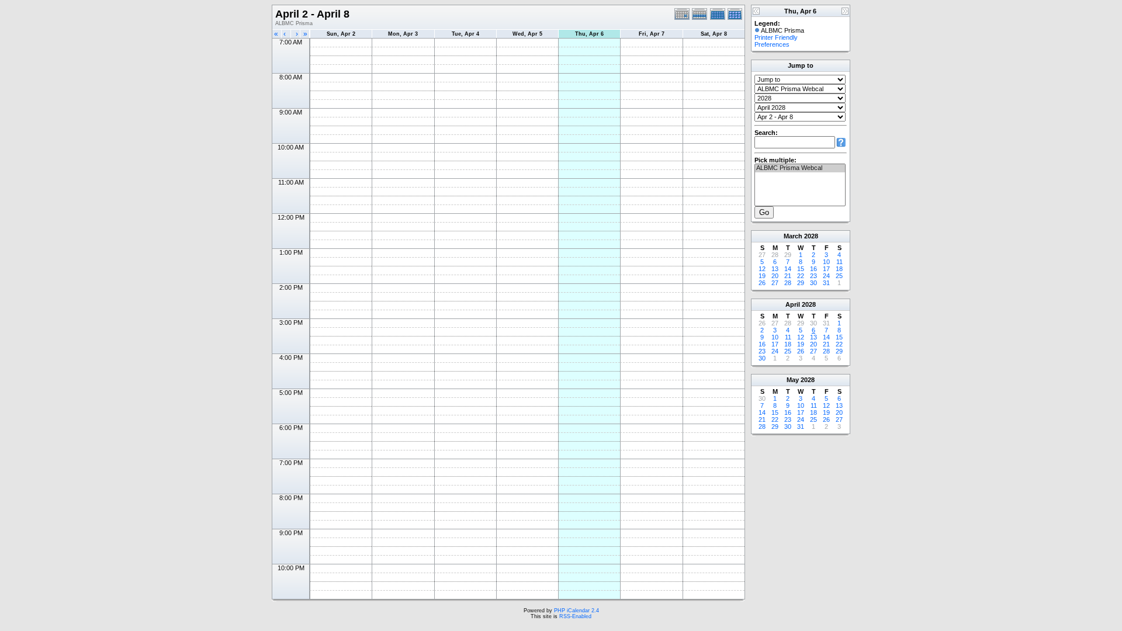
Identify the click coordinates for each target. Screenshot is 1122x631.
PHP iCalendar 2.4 (576, 610)
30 (813, 282)
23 (813, 275)
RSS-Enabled (575, 616)
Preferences (771, 44)
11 (839, 261)
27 (774, 282)
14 (787, 268)
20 (774, 275)
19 (762, 275)
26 (762, 282)
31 (826, 282)
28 (787, 282)
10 (826, 261)
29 (800, 282)
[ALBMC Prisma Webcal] (800, 168)
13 (774, 268)
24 (826, 275)
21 (787, 275)
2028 (811, 236)
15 (800, 268)
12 (762, 268)
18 (839, 268)
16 (813, 268)
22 (800, 275)
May (793, 379)
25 (839, 275)
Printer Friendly (776, 37)
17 (826, 268)
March (793, 236)
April (792, 304)
